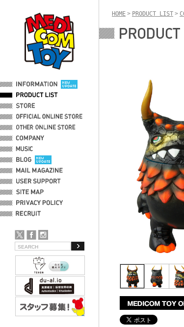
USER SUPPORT (38, 181)
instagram (43, 235)
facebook (31, 235)
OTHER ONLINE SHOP (46, 127)
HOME (119, 13)
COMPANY (30, 138)
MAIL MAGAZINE (39, 170)
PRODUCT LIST (37, 95)
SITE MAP (30, 192)
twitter (20, 235)
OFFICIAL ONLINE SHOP (50, 116)
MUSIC (26, 149)
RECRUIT (30, 213)
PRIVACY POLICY (39, 203)
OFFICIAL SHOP (38, 105)
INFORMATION (36, 84)
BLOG (23, 159)
